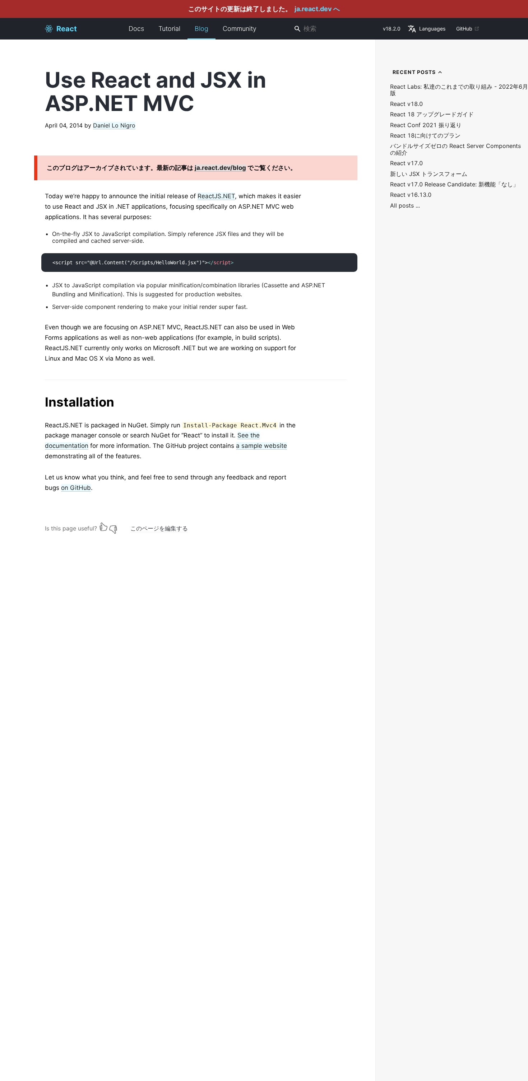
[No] (113, 527)
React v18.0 (406, 104)
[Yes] (103, 527)
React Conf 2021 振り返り (426, 125)
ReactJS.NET (216, 196)
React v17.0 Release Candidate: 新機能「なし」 (454, 184)
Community (239, 28)
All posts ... (405, 205)
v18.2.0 (391, 28)
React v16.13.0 (410, 194)
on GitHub (76, 487)
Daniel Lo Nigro (114, 125)
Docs (136, 28)
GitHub (464, 28)
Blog (201, 28)
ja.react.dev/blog (220, 167)
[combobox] (335, 29)
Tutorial (169, 28)
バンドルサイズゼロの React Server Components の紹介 (455, 149)
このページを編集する (159, 528)
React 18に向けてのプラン (425, 135)
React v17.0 (406, 163)
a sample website (261, 445)
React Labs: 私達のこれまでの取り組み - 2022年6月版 (459, 90)
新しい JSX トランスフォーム (428, 174)
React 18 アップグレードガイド (432, 114)
